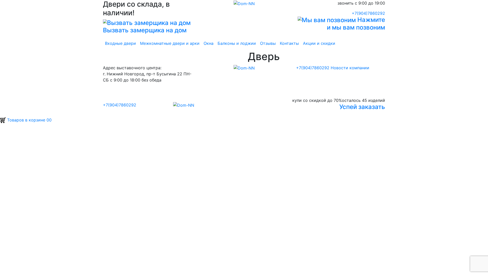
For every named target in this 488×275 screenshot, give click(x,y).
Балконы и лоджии (237, 43)
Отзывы (268, 43)
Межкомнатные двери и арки (170, 43)
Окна (209, 43)
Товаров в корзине (29, 119)
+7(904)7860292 (368, 13)
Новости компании (350, 67)
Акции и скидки (319, 43)
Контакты (289, 43)
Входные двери (120, 43)
